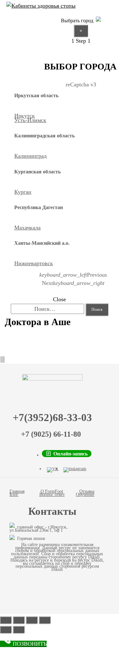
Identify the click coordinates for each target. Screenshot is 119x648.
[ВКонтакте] (52, 470)
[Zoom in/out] (44, 619)
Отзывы (86, 491)
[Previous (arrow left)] (5, 629)
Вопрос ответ (52, 494)
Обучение (85, 494)
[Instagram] (75, 470)
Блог (14, 494)
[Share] (18, 619)
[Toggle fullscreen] (31, 619)
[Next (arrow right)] (18, 629)
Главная (17, 491)
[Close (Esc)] (5, 619)
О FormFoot (52, 491)
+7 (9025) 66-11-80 (51, 434)
